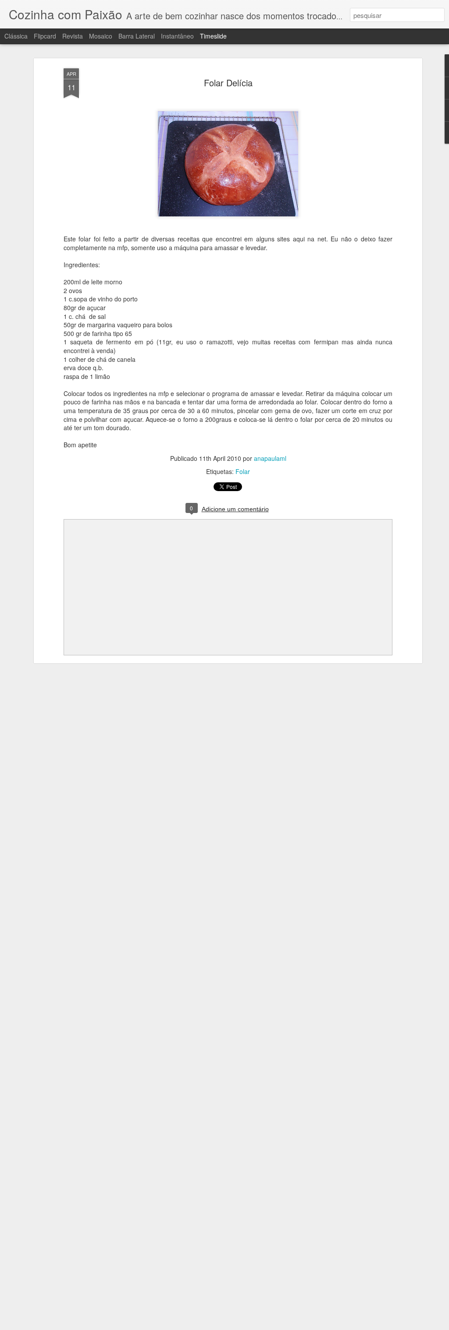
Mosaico (100, 36)
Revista (72, 36)
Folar (242, 471)
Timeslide (213, 36)
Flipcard (45, 36)
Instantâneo (177, 36)
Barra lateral (136, 36)
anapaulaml (270, 458)
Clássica (16, 36)
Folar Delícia (228, 82)
